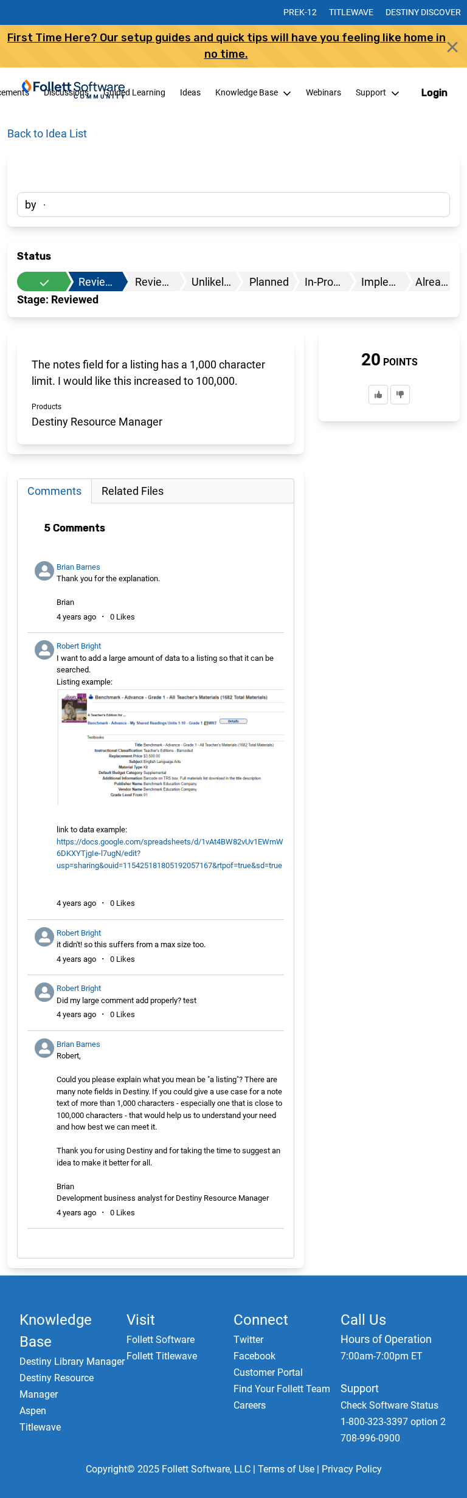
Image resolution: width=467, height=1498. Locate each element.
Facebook (254, 1356)
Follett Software (160, 1339)
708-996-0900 (370, 1438)
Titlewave (351, 12)
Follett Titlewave (161, 1356)
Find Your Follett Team (282, 1389)
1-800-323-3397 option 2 (393, 1421)
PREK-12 (300, 12)
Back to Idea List (47, 133)
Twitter (248, 1339)
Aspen (32, 1411)
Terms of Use (286, 1469)
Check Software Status (389, 1405)
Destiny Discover (423, 12)
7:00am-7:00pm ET (382, 1356)
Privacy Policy (352, 1469)
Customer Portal (268, 1372)
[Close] (452, 47)
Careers (250, 1405)
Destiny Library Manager (72, 1361)
